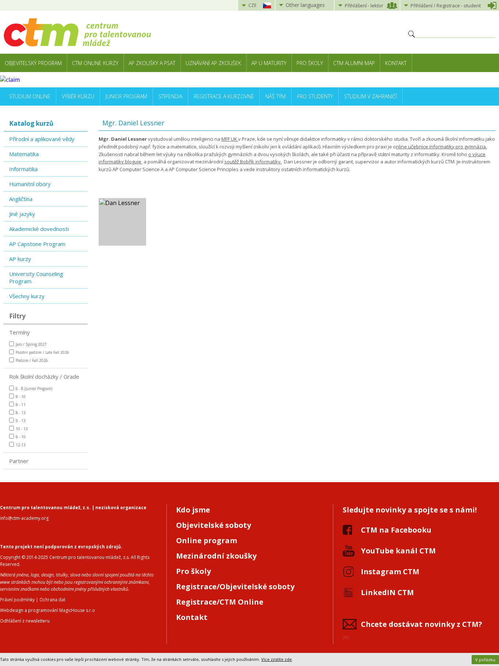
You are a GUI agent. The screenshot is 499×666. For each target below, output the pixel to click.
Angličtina (21, 199)
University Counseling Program (36, 277)
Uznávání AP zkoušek (213, 63)
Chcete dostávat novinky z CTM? (421, 624)
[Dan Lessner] (122, 222)
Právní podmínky (17, 600)
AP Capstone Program (37, 243)
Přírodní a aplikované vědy (42, 139)
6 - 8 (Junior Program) (34, 388)
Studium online (29, 96)
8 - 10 (21, 396)
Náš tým (275, 96)
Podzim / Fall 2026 (32, 360)
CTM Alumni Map (354, 63)
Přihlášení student (446, 5)
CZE (252, 5)
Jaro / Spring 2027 (31, 344)
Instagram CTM (390, 571)
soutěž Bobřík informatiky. (253, 161)
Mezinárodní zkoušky (216, 556)
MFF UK (229, 139)
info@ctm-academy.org (24, 518)
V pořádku (485, 659)
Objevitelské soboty (213, 525)
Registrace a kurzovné (224, 96)
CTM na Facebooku (396, 530)
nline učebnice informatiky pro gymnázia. (441, 146)
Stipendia (170, 96)
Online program (206, 540)
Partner (18, 461)
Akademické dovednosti (39, 228)
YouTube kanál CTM (398, 551)
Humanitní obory (30, 184)
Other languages (305, 4)
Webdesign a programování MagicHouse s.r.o (47, 610)
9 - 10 (21, 436)
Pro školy (310, 63)
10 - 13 (22, 428)
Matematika (24, 154)
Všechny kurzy (27, 296)
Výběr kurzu (78, 96)
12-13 (21, 444)
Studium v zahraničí (370, 96)
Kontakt (396, 63)
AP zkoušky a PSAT (152, 63)
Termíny (19, 332)
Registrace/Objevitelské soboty (235, 586)
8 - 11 (21, 404)
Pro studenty (315, 96)
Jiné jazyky (22, 213)
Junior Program (126, 96)
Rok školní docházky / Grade (44, 376)
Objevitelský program (33, 63)
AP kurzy (20, 258)
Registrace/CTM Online (219, 602)
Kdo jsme (193, 510)
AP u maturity (268, 63)
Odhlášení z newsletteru (25, 621)
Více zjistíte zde (276, 659)
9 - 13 (21, 420)
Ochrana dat (52, 600)
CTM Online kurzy (95, 63)
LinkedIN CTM (387, 592)
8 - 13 (21, 412)
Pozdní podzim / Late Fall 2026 (42, 352)
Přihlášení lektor (364, 5)
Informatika (23, 169)
